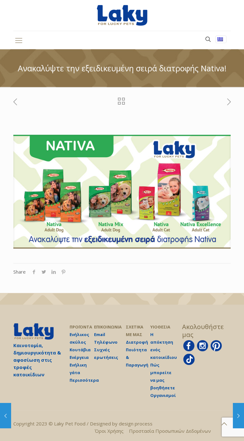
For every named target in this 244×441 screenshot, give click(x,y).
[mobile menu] (18, 40)
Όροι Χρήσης (109, 431)
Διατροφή (137, 342)
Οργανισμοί (163, 395)
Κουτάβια (80, 350)
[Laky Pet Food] (122, 15)
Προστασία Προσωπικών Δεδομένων (170, 431)
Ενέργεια (79, 357)
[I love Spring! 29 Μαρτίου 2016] (5, 415)
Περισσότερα (84, 380)
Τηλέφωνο (106, 342)
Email (99, 334)
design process (135, 423)
